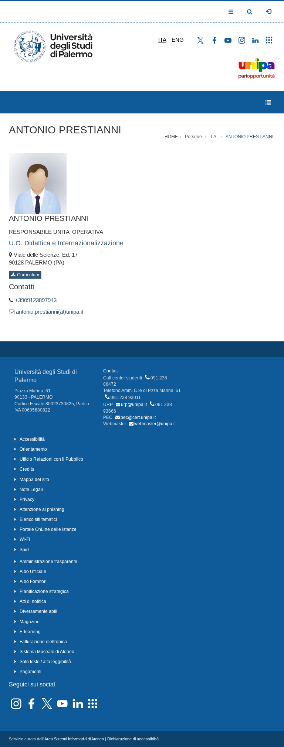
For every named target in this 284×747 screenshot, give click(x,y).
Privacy (27, 499)
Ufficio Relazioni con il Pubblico (51, 459)
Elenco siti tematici (38, 519)
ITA (162, 40)
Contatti (111, 371)
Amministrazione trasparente (48, 561)
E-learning (30, 631)
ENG (178, 40)
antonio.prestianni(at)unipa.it (49, 311)
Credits (27, 469)
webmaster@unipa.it (155, 423)
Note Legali (31, 489)
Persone (193, 136)
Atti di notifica (33, 601)
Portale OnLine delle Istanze (48, 529)
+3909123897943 (36, 300)
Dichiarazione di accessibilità (133, 739)
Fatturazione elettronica (43, 641)
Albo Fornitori (33, 581)
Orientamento (33, 449)
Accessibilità (32, 439)
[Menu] (268, 102)
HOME (171, 136)
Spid (24, 549)
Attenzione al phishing (42, 509)
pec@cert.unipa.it (138, 417)
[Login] (268, 11)
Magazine (30, 621)
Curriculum (28, 274)
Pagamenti (30, 671)
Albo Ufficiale (33, 571)
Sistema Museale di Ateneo (47, 651)
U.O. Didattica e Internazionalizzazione (66, 243)
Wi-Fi (25, 539)
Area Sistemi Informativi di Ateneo (74, 739)
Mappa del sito (34, 479)
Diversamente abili (38, 611)
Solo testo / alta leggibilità (45, 661)
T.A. (213, 136)
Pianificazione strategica (44, 591)
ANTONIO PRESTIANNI (65, 130)
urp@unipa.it (134, 404)
